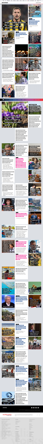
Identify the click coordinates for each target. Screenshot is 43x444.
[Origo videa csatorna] (36, 407)
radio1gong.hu (31, 440)
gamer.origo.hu (17, 436)
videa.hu (30, 435)
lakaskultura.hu (17, 435)
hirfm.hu (30, 441)
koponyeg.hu (31, 434)
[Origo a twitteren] (33, 407)
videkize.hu (30, 420)
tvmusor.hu (30, 421)
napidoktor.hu (17, 438)
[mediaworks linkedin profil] (39, 415)
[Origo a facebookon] (31, 407)
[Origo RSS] (38, 407)
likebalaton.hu (17, 437)
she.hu (30, 429)
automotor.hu (17, 434)
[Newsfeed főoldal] (5, 407)
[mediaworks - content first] (7, 415)
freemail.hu (30, 433)
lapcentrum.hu (31, 436)
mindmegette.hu (17, 439)
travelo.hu (16, 440)
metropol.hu (30, 427)
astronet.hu (16, 433)
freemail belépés (38, 2)
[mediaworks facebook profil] (37, 415)
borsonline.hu (31, 425)
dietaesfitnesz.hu (17, 441)
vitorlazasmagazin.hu (32, 419)
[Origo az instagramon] (35, 407)
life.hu (30, 428)
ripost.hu (30, 426)
